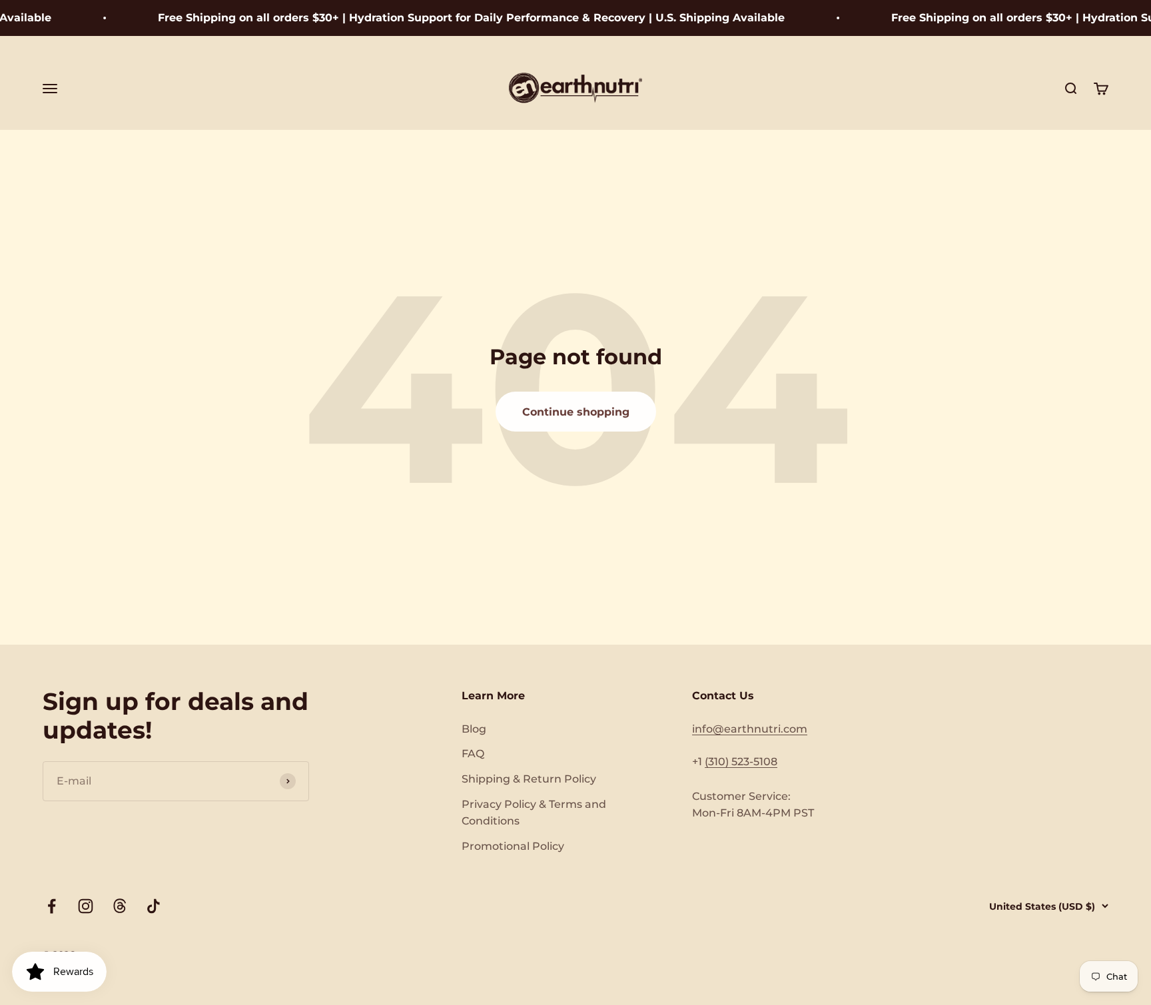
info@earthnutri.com (749, 729)
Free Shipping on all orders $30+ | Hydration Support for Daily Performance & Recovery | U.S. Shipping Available (458, 17)
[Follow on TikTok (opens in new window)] (154, 906)
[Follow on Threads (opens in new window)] (120, 906)
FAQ (473, 753)
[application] (59, 972)
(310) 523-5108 (741, 761)
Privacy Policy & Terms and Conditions (534, 813)
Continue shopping (575, 412)
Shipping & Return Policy (529, 779)
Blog (474, 729)
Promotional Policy (513, 846)
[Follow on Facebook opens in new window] (52, 906)
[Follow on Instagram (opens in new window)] (86, 906)
